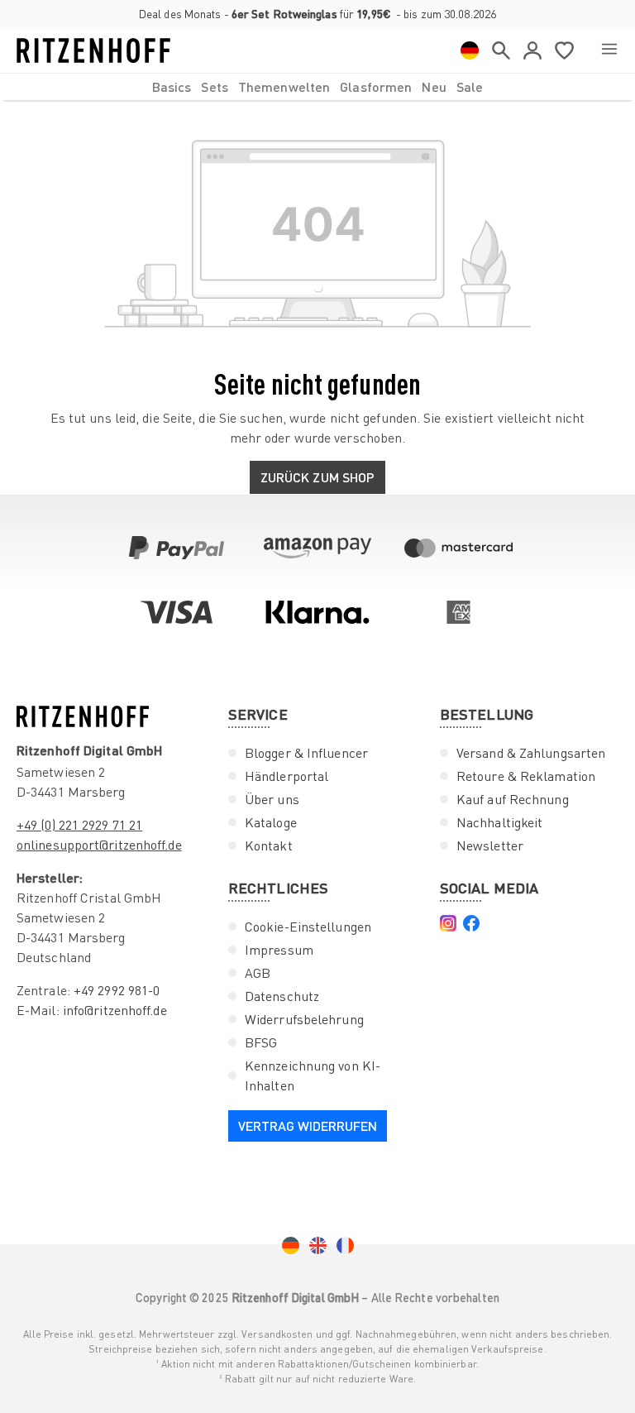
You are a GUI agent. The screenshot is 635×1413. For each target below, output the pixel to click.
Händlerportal (286, 776)
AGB (257, 973)
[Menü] (609, 50)
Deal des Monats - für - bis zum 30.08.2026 (317, 14)
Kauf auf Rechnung (512, 799)
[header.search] (501, 50)
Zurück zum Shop (317, 477)
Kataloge (271, 822)
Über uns (272, 799)
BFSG (261, 1042)
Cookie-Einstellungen (308, 926)
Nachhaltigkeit (499, 822)
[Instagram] (448, 923)
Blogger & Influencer (306, 753)
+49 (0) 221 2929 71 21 (79, 825)
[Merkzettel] (564, 50)
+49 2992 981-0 (117, 990)
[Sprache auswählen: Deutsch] (470, 50)
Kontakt (269, 845)
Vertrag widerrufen (307, 1125)
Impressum (279, 949)
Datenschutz (282, 996)
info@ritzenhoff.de (115, 1010)
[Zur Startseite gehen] (93, 50)
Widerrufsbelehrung (304, 1019)
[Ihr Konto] (532, 50)
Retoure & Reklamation (525, 776)
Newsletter (489, 845)
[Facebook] (471, 923)
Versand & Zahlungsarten (530, 753)
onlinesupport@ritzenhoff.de (99, 844)
